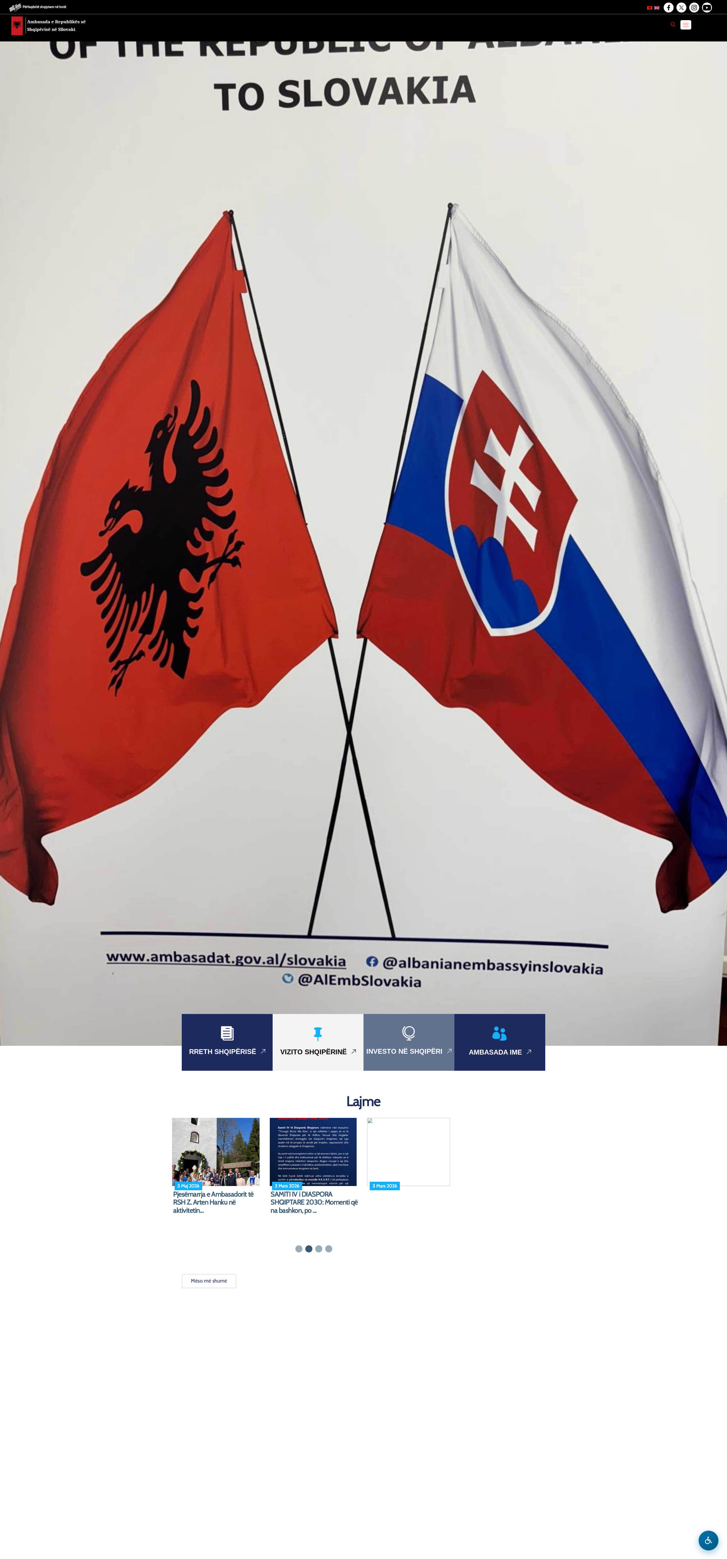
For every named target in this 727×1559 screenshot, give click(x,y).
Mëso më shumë (209, 1281)
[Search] (673, 24)
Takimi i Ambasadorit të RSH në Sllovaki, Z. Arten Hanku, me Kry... (313, 1202)
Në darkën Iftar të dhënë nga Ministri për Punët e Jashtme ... (213, 1198)
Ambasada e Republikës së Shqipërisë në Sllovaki (56, 25)
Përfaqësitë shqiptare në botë (44, 7)
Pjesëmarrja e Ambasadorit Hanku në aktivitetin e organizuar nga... (412, 1202)
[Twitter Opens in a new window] (681, 8)
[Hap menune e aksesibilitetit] (708, 1540)
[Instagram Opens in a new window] (693, 8)
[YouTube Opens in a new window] (706, 8)
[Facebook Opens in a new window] (668, 8)
